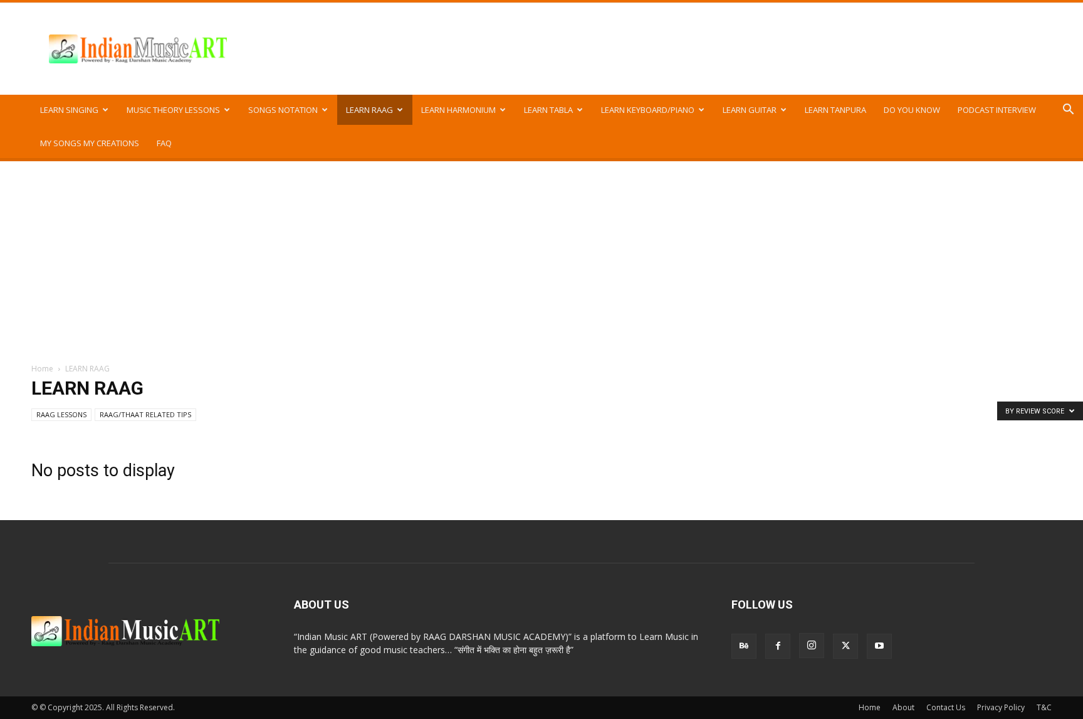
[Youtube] (879, 646)
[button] (1068, 111)
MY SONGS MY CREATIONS (89, 143)
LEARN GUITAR (750, 109)
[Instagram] (811, 645)
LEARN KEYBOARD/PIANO (647, 109)
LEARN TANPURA (835, 109)
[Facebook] (777, 646)
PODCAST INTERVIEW (997, 109)
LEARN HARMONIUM (458, 109)
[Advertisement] (541, 255)
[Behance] (743, 646)
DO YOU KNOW (912, 109)
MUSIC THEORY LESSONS (173, 109)
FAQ (164, 143)
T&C (1044, 707)
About (903, 707)
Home (42, 368)
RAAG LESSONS (61, 414)
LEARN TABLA (548, 109)
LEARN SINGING (69, 109)
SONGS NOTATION (283, 109)
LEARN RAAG (369, 109)
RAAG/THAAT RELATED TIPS (145, 414)
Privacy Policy (1001, 707)
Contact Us (945, 707)
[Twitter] (845, 646)
